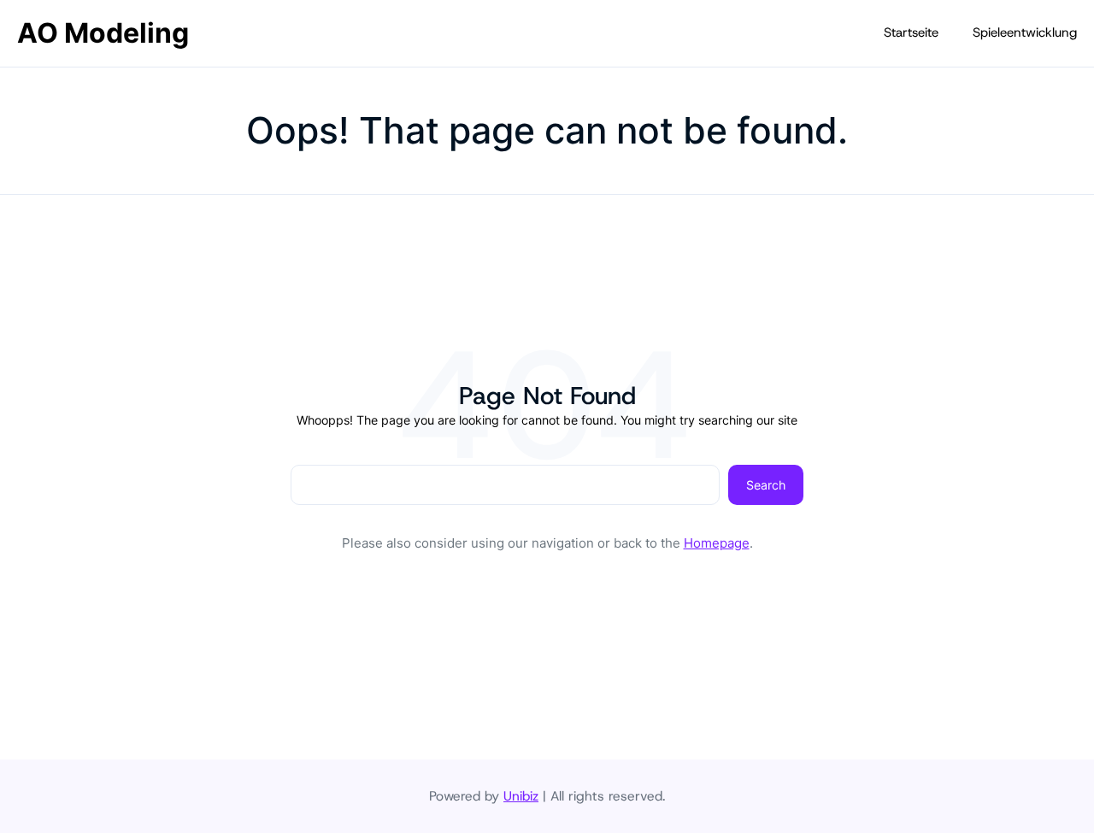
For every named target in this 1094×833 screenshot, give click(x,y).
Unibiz (520, 796)
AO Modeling (103, 33)
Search (765, 485)
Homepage (717, 543)
